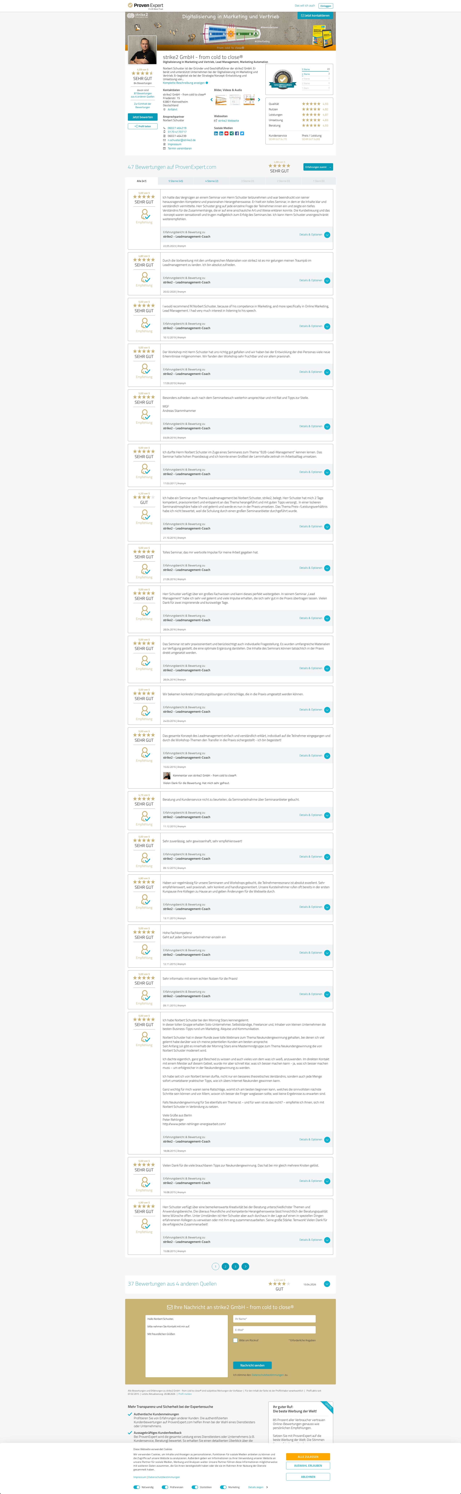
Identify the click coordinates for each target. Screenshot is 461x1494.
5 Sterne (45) (176, 181)
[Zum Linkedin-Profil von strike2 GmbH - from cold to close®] (216, 135)
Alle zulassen (308, 1457)
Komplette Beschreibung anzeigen (184, 83)
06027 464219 (177, 128)
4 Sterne (306, 73)
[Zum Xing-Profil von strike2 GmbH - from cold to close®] (232, 135)
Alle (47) (141, 181)
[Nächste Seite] (245, 1266)
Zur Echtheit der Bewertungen (142, 105)
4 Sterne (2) (211, 181)
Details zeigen (255, 1487)
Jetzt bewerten (143, 117)
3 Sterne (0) (247, 181)
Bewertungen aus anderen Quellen (143, 95)
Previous (211, 100)
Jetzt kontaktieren (317, 15)
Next (259, 100)
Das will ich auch (305, 5)
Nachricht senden (252, 1365)
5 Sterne (306, 69)
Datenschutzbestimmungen (164, 1477)
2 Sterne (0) (283, 181)
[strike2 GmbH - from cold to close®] (142, 50)
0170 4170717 (177, 132)
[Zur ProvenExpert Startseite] (145, 7)
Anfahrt (172, 109)
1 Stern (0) (319, 181)
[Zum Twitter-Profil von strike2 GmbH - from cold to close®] (242, 135)
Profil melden (185, 1393)
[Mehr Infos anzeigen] (283, 79)
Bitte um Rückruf (248, 1340)
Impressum (139, 1477)
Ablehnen (308, 1477)
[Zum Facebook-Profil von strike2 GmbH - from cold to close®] (237, 135)
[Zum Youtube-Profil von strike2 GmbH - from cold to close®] (227, 135)
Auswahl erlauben (308, 1466)
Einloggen (326, 6)
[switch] (165, 1487)
